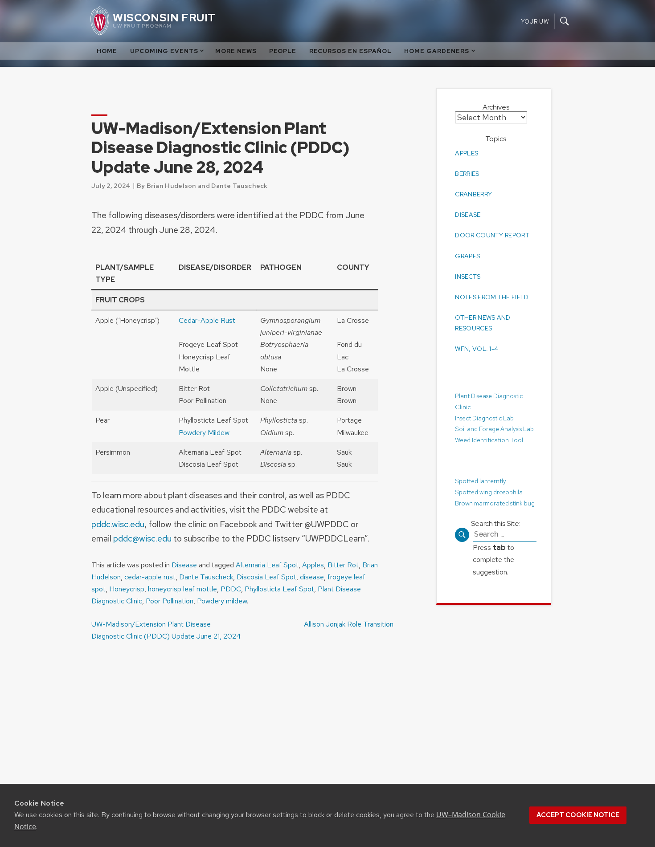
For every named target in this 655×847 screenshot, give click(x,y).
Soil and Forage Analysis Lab (494, 429)
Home (107, 51)
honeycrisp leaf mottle (182, 589)
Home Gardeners (436, 51)
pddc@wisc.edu (142, 538)
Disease (184, 565)
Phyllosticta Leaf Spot (279, 589)
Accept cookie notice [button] (577, 814)
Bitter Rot (343, 565)
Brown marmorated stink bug (495, 503)
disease (312, 577)
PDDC (231, 589)
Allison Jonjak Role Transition (348, 624)
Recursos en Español (350, 51)
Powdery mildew (222, 601)
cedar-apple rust (150, 577)
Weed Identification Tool (489, 440)
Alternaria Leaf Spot (267, 565)
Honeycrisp (126, 589)
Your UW (535, 21)
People (282, 51)
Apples (313, 565)
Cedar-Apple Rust (207, 320)
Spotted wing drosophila (489, 492)
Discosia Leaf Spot (266, 577)
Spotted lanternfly (480, 481)
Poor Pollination (169, 601)
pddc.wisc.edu (117, 524)
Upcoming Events (164, 51)
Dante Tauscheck (206, 577)
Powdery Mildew (204, 432)
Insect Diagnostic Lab (484, 418)
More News (236, 51)
